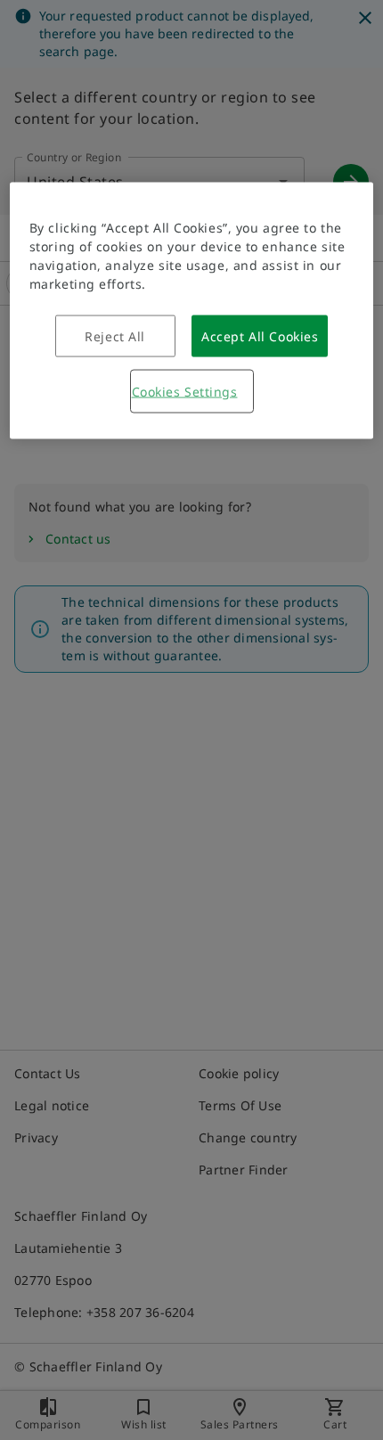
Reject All (115, 336)
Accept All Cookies (259, 336)
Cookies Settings (185, 391)
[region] (192, 311)
